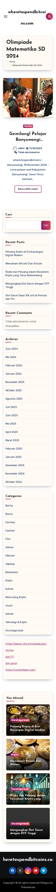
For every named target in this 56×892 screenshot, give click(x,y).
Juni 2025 (11, 415)
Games (9, 547)
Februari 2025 (13, 448)
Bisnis (9, 513)
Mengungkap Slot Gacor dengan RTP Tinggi (27, 285)
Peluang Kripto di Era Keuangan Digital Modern (24, 253)
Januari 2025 (13, 456)
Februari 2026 (13, 365)
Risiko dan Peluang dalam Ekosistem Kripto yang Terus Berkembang (27, 273)
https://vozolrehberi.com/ (20, 669)
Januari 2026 (13, 373)
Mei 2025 (10, 423)
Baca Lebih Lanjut (28, 189)
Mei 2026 (10, 357)
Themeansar (28, 887)
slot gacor (11, 663)
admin (21, 148)
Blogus (45, 882)
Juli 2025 (11, 407)
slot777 (9, 656)
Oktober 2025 (13, 390)
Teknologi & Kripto (16, 622)
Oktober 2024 (13, 481)
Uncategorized (14, 630)
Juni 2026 (11, 348)
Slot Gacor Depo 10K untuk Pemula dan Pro (26, 297)
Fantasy (10, 522)
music (9, 605)
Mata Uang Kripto (15, 597)
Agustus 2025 (13, 398)
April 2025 (11, 432)
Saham (9, 613)
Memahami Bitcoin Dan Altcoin (23, 263)
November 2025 (14, 382)
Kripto (8, 580)
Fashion (10, 530)
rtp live (9, 650)
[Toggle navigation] (5, 16)
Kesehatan (11, 572)
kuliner (9, 588)
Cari (8, 214)
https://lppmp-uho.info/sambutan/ (26, 643)
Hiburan (10, 555)
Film (7, 538)
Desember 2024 (14, 465)
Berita (28, 126)
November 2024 (15, 473)
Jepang (9, 563)
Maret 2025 (12, 440)
